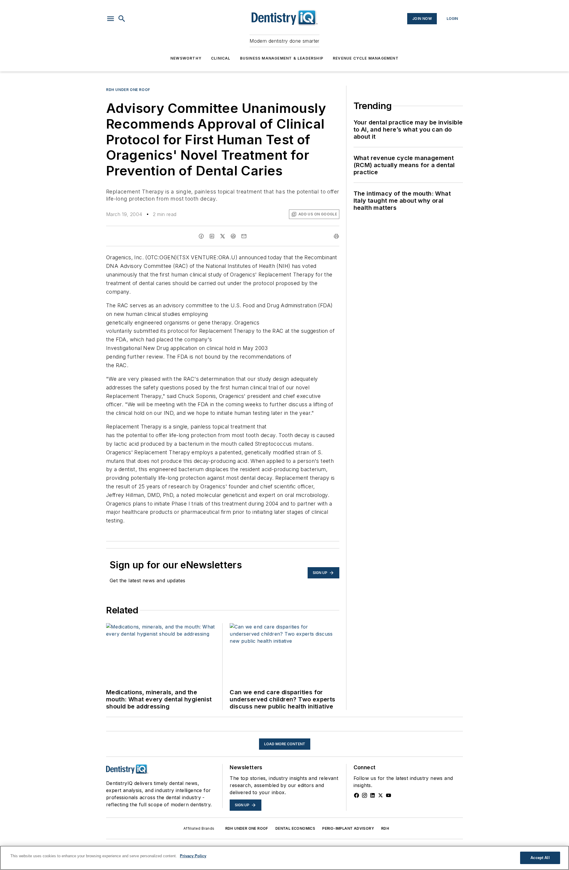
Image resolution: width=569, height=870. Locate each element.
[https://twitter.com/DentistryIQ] (380, 795)
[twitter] (223, 236)
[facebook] (201, 236)
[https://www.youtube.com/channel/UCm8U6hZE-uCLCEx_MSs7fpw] (388, 795)
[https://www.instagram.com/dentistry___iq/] (364, 795)
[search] (121, 18)
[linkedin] (212, 236)
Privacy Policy (193, 856)
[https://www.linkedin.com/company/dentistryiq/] (372, 795)
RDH (385, 828)
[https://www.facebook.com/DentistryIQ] (356, 795)
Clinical (221, 58)
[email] (244, 236)
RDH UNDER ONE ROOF (246, 828)
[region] (284, 858)
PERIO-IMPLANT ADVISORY (348, 828)
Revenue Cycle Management (366, 58)
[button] (110, 18)
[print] (336, 236)
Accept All (539, 857)
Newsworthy (186, 58)
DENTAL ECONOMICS (295, 828)
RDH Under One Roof (128, 89)
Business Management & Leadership (281, 58)
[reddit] (233, 236)
